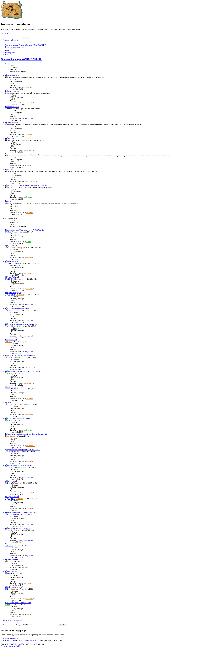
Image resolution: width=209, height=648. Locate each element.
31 (14, 279)
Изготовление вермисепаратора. (17, 308)
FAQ (7, 51)
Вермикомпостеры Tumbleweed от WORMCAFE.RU (24, 230)
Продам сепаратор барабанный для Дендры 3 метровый (26, 434)
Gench (28, 87)
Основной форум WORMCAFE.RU (32, 45)
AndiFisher (9, 546)
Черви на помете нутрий (14, 559)
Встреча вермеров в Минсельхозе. (17, 418)
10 (9, 467)
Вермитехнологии (12, 91)
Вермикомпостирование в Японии (18, 528)
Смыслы (8, 403)
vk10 (7, 573)
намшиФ (29, 103)
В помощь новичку (12, 261)
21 (12, 357)
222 (13, 263)
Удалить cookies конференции (28, 640)
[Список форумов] (12, 19)
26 (12, 389)
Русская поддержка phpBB (11, 646)
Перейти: (6, 625)
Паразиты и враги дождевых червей (18, 465)
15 (12, 326)
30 (12, 279)
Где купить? (9, 169)
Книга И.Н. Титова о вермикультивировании (22, 355)
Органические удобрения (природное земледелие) (23, 154)
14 (9, 326)
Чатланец (19, 404)
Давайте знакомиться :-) (14, 387)
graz (17, 452)
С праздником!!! (11, 481)
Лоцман (14, 514)
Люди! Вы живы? (11, 246)
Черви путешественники (14, 544)
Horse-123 (20, 295)
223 (16, 263)
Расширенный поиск (10, 40)
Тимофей (8, 342)
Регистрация (10, 53)
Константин (30, 181)
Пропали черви (11, 571)
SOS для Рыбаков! (12, 277)
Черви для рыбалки (12, 122)
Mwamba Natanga (12, 530)
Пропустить (5, 33)
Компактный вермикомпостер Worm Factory (21, 512)
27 (14, 389)
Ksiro (7, 561)
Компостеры (9, 138)
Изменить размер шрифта (14, 47)
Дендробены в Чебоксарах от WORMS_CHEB (22, 450)
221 (9, 263)
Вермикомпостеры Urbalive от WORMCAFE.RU (23, 371)
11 (12, 467)
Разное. (8, 201)
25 (9, 389)
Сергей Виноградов (18, 248)
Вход (7, 54)
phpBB (12, 644)
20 (14, 295)
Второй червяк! (11, 340)
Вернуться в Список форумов (12, 620)
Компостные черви (12, 107)
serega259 (29, 367)
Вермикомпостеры (12, 75)
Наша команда (10, 640)
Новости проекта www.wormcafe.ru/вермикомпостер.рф (25, 185)
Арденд (29, 118)
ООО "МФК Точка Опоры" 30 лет (18, 603)
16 (14, 326)
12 (9, 404)
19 (12, 295)
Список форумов (11, 45)
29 (9, 279)
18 (9, 295)
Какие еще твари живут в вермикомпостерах (21, 324)
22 (14, 357)
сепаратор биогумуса (13, 293)
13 (12, 404)
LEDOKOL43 (18, 310)
